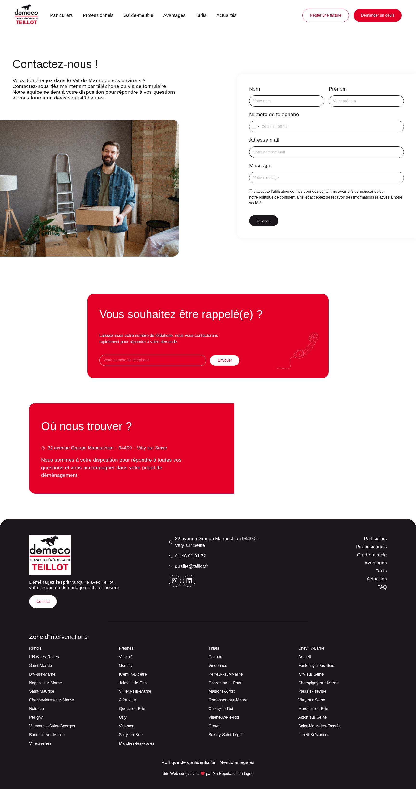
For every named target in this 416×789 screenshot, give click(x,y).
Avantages (174, 15)
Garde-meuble (138, 15)
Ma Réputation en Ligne (233, 773)
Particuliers (61, 15)
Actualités (226, 15)
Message (259, 165)
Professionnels (98, 15)
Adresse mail (264, 140)
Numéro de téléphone (274, 114)
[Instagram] (175, 581)
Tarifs (201, 15)
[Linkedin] (189, 581)
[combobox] (254, 126)
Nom (254, 89)
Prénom (338, 89)
